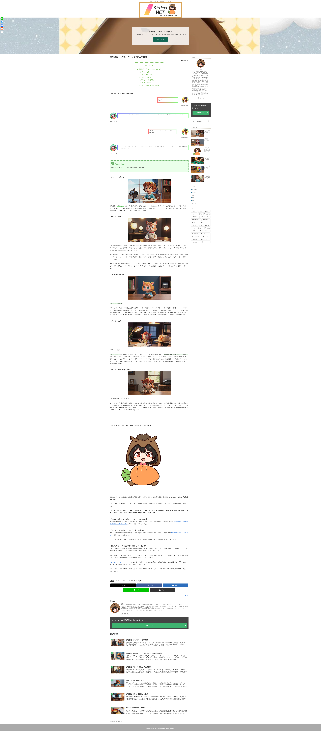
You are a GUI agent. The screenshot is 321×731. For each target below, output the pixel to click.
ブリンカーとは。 (145, 72)
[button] (162, 590)
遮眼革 (137, 580)
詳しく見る (160, 39)
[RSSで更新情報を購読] (128, 613)
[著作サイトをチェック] (122, 613)
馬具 (142, 580)
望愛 (122, 603)
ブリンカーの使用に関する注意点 (150, 85)
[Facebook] (2, 25)
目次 (146, 65)
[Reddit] (2, 28)
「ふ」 (118, 580)
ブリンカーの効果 (145, 82)
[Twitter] (2, 22)
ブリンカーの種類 (145, 77)
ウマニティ (149, 625)
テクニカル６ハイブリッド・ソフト (120, 562)
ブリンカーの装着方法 (147, 80)
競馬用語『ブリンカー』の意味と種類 (150, 69)
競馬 (113, 580)
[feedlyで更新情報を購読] (125, 613)
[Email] (2, 32)
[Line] (2, 18)
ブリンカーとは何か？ (147, 74)
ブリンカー (125, 580)
